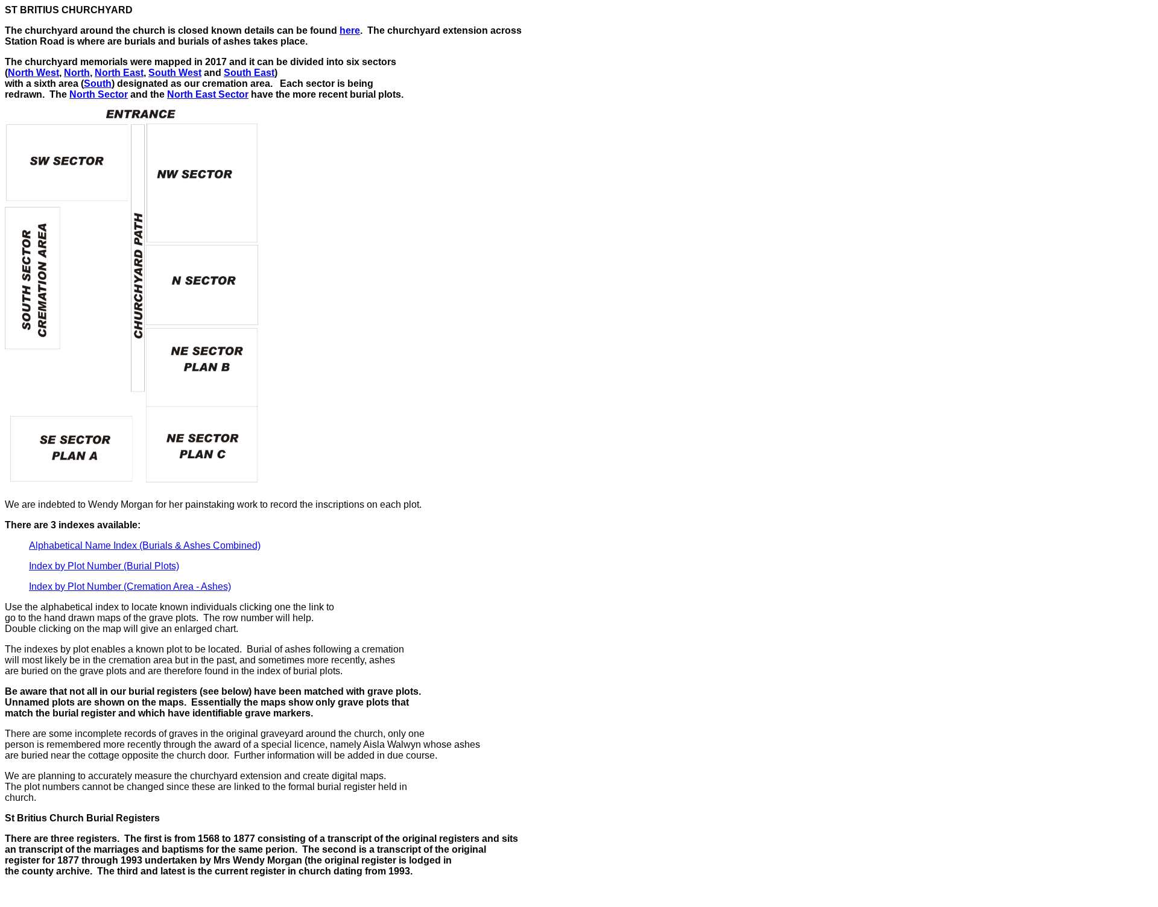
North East (119, 73)
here (350, 30)
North (77, 73)
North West (33, 73)
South (98, 83)
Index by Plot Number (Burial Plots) (104, 566)
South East (249, 73)
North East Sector (207, 94)
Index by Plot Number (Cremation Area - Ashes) (130, 586)
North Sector (98, 94)
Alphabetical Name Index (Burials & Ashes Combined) (145, 545)
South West (174, 73)
